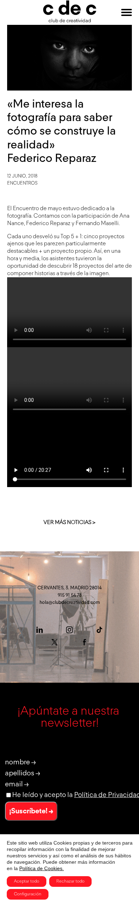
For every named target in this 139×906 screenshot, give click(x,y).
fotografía (19, 216)
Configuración (27, 894)
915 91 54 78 (70, 595)
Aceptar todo (26, 881)
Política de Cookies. (41, 868)
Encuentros (22, 183)
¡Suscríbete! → (31, 811)
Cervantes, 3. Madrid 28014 (69, 588)
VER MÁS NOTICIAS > (69, 522)
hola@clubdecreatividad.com (70, 602)
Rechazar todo (70, 881)
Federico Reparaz (48, 223)
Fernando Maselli (97, 223)
